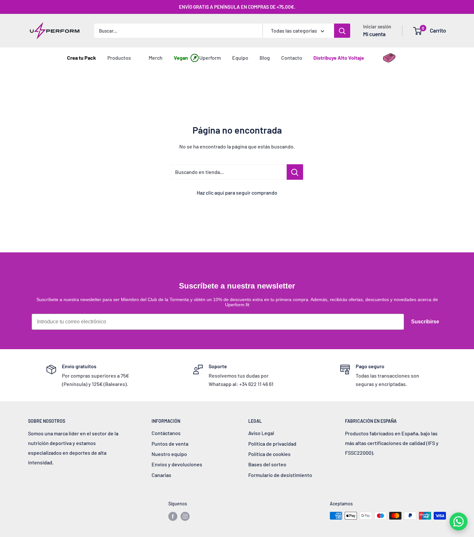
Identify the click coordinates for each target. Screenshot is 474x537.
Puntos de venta (170, 444)
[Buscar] (342, 31)
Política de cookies (269, 454)
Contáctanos (166, 433)
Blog (265, 58)
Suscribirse (425, 321)
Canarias (161, 475)
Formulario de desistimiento (280, 475)
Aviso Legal (261, 433)
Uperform (210, 58)
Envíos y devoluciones (177, 464)
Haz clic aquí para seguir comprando (237, 192)
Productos (119, 58)
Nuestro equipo (169, 454)
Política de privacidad (272, 444)
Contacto (291, 58)
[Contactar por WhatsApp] (458, 521)
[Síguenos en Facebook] (172, 516)
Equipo (240, 58)
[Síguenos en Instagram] (185, 516)
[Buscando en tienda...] (295, 172)
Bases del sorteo (267, 464)
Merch (156, 58)
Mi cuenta (374, 34)
